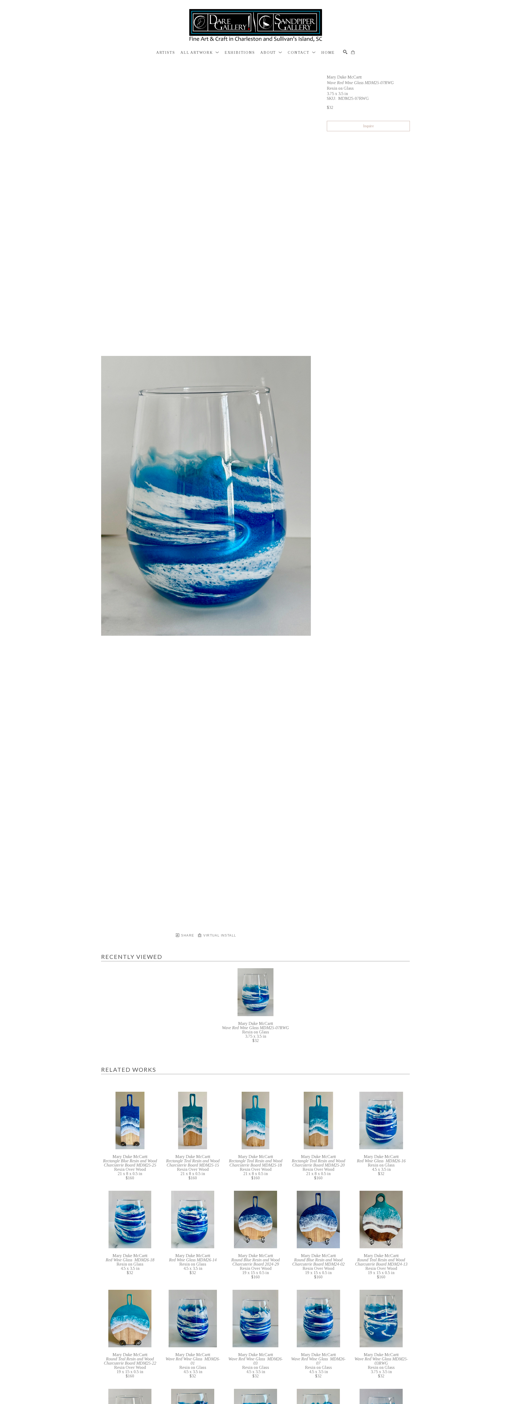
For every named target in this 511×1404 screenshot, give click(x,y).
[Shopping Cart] (353, 52)
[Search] (345, 52)
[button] (199, 53)
